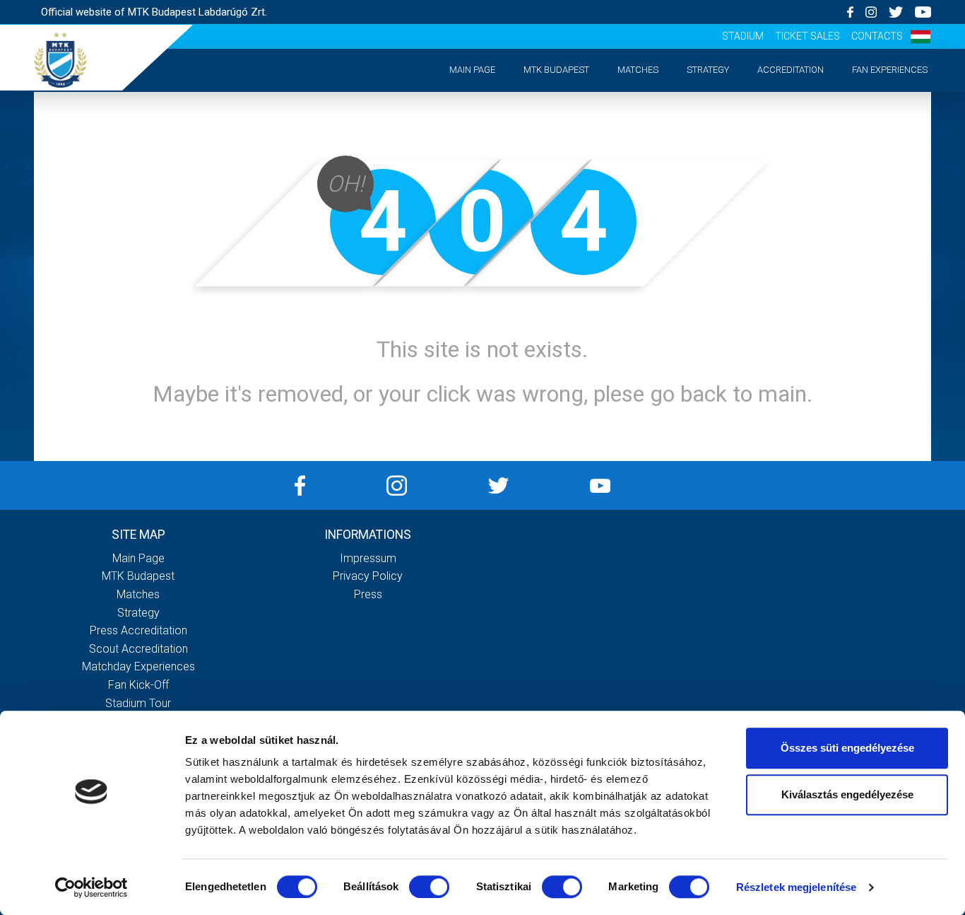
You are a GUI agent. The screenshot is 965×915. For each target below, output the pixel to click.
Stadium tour (138, 703)
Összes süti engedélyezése (847, 748)
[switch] (429, 886)
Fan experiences (890, 69)
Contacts (877, 36)
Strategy (708, 69)
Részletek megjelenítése (796, 887)
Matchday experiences (138, 666)
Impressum (368, 558)
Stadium (743, 36)
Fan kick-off (138, 685)
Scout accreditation (138, 648)
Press (368, 594)
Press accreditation (138, 630)
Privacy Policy (368, 576)
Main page (472, 69)
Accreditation (790, 69)
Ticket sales (807, 36)
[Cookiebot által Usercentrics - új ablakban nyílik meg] (91, 887)
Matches (637, 69)
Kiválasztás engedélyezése (847, 794)
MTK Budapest (556, 69)
